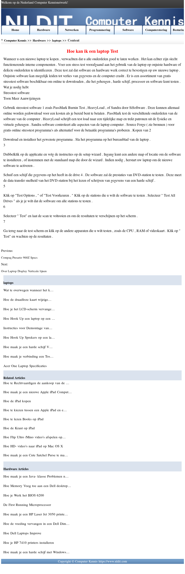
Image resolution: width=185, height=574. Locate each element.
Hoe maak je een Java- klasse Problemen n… (36, 476)
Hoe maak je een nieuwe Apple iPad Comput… (37, 392)
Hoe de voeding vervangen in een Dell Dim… (36, 523)
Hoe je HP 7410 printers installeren (29, 542)
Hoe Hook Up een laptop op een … (29, 318)
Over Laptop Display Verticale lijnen (24, 271)
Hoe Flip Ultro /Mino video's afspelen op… (34, 437)
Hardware (43, 30)
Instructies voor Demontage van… (27, 328)
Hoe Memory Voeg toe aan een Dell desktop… (37, 485)
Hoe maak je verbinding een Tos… (28, 356)
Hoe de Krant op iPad (19, 428)
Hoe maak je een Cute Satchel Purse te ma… (35, 455)
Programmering (99, 30)
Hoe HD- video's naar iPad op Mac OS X (33, 446)
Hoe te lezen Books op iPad (24, 419)
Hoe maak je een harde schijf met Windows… (36, 552)
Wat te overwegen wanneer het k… (28, 290)
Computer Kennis (15, 40)
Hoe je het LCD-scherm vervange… (29, 309)
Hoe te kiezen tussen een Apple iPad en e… (35, 410)
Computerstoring (156, 30)
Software (128, 30)
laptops (56, 40)
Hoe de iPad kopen (17, 401)
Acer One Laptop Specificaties (25, 365)
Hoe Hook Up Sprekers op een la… (29, 337)
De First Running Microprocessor (27, 504)
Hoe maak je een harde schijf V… (28, 346)
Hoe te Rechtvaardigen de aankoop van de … (36, 383)
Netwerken (72, 30)
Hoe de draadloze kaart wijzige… (27, 299)
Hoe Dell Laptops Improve (22, 533)
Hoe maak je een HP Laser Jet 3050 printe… (35, 514)
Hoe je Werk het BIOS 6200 (24, 495)
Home (15, 30)
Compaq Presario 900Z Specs (19, 257)
